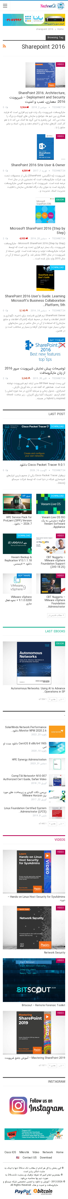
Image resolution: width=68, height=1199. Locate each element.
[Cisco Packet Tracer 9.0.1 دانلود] (34, 442)
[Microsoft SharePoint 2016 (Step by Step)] (45, 210)
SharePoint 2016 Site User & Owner (38, 165)
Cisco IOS (10, 1152)
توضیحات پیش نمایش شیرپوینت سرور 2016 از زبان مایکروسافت (35, 371)
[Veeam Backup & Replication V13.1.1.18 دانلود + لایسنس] (17, 544)
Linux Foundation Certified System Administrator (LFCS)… (25, 810)
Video (60, 64)
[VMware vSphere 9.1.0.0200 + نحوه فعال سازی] (17, 583)
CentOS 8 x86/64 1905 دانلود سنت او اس (24, 745)
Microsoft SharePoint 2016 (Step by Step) (37, 231)
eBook (60, 200)
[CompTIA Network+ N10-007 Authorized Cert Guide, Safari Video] (57, 780)
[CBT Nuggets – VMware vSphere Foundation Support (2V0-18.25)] (50, 544)
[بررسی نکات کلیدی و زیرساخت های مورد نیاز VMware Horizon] (57, 797)
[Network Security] (34, 927)
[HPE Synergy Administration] (57, 764)
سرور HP (26, 496)
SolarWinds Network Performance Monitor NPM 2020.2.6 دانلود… (25, 729)
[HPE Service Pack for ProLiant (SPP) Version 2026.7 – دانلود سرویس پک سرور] (17, 504)
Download (57, 267)
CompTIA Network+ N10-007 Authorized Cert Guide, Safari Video (24, 777)
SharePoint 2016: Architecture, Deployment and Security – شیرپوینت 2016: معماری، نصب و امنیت (37, 97)
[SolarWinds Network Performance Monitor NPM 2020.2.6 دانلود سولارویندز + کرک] (57, 732)
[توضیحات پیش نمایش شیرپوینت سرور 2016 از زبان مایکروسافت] (45, 350)
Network (48, 1152)
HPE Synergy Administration (29, 760)
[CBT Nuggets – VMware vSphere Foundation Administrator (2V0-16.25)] (50, 583)
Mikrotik (24, 1152)
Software (24, 575)
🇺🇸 (17, 1158)
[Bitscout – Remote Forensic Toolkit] (34, 980)
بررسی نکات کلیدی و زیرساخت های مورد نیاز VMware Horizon (24, 794)
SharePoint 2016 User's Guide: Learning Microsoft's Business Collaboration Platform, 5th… (35, 301)
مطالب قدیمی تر (56, 615)
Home (59, 1152)
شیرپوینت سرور (56, 339)
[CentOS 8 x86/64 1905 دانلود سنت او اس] (57, 748)
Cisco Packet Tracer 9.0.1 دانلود (42, 464)
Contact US (30, 1158)
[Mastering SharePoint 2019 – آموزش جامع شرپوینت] (34, 1033)
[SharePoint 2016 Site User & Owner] (45, 147)
